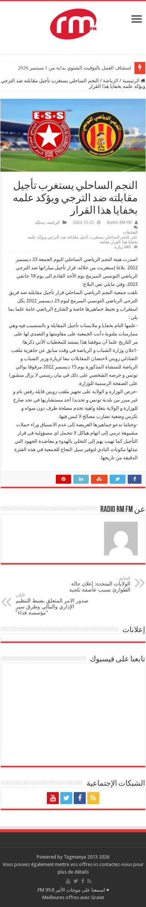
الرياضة (110, 80)
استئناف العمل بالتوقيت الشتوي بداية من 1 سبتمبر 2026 (74, 68)
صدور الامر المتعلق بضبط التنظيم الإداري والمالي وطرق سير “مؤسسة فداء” (52, 604)
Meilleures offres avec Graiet (73, 897)
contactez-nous (116, 864)
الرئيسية (131, 80)
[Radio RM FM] (73, 23)
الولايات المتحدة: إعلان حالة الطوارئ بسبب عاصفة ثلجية (99, 584)
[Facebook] (80, 798)
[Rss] (93, 798)
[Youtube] (53, 798)
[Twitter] (66, 798)
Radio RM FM (119, 222)
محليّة (40, 222)
